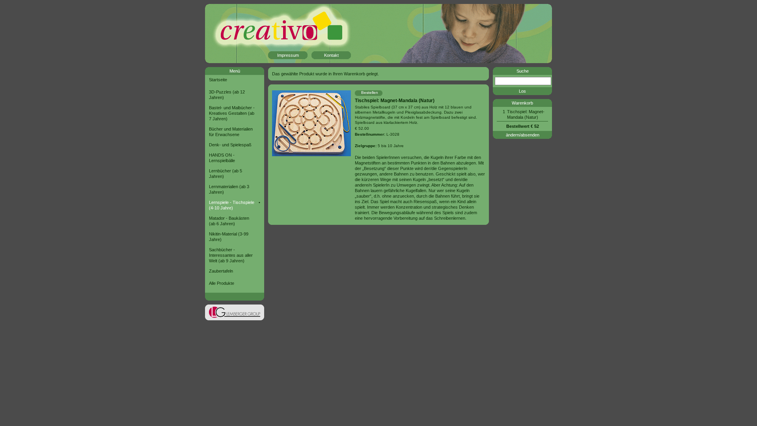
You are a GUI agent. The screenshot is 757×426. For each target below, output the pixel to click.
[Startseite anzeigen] (268, 34)
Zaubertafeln (221, 271)
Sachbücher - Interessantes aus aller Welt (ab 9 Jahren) (231, 255)
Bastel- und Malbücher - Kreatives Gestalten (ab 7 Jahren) (232, 113)
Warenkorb (522, 103)
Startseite (218, 79)
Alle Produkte (221, 283)
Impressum (288, 55)
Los (522, 91)
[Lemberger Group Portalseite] (234, 318)
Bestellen (369, 92)
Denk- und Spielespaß (230, 144)
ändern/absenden (522, 135)
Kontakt (331, 55)
